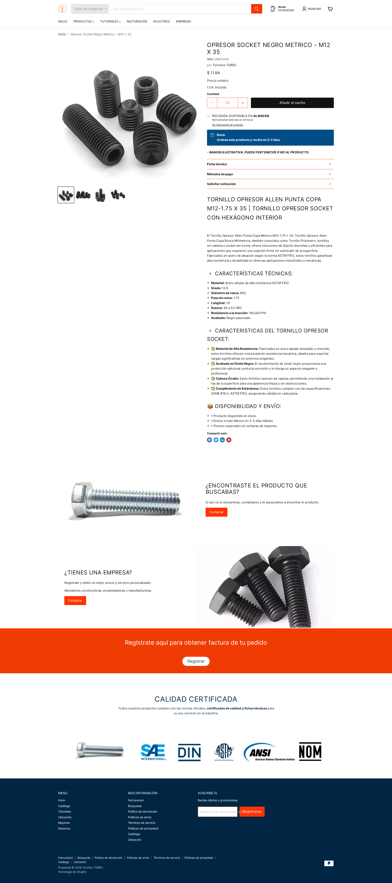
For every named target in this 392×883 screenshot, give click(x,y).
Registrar (196, 661)
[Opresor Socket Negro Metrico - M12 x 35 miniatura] (66, 195)
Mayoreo (64, 822)
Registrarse (252, 811)
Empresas (183, 21)
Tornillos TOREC (225, 65)
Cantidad (213, 94)
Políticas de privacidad (143, 828)
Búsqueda (134, 806)
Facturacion (136, 800)
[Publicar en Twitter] (216, 439)
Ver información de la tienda (227, 125)
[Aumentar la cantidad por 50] (243, 103)
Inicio (62, 21)
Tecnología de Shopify (72, 871)
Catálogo (64, 806)
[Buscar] (256, 8)
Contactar (216, 512)
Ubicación (64, 817)
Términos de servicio (141, 822)
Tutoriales (109, 21)
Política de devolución (142, 811)
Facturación (137, 21)
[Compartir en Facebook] (209, 439)
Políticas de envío (139, 817)
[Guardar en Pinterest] (228, 439)
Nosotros (161, 21)
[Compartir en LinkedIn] (222, 439)
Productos (83, 21)
